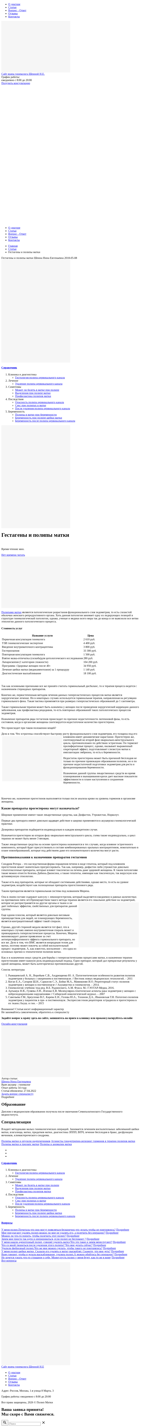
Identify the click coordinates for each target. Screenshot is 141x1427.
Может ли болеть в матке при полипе (37, 389)
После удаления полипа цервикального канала (42, 408)
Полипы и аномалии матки (56, 1144)
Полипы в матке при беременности (36, 414)
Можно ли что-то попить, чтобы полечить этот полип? (33, 1235)
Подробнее (122, 1229)
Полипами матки (11, 612)
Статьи (12, 7)
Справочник (9, 367)
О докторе (14, 4)
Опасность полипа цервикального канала (39, 402)
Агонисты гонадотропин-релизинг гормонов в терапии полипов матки (93, 1141)
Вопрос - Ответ (17, 10)
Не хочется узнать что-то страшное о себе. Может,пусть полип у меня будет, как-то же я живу (56, 1257)
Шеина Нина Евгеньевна (16, 1081)
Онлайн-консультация (14, 1023)
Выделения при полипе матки (33, 393)
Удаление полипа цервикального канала (38, 383)
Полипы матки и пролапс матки (20, 1144)
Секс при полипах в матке (30, 405)
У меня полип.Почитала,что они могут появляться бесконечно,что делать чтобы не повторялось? (58, 1229)
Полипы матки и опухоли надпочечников (25, 1141)
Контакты (14, 16)
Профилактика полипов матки (33, 396)
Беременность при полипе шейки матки (38, 417)
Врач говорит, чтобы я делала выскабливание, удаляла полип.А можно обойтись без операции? (57, 1254)
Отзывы (13, 13)
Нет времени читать (13, 554)
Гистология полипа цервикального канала (40, 377)
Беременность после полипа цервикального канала (45, 420)
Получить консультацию (15, 83)
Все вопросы (9, 1260)
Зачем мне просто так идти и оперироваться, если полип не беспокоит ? (43, 1238)
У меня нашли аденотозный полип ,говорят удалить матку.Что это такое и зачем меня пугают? (56, 1242)
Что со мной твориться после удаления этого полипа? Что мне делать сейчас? (47, 1245)
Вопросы (7, 1222)
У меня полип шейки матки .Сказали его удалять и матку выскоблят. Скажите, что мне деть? (55, 1251)
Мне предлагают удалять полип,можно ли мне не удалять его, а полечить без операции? (53, 1232)
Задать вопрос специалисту (17, 1093)
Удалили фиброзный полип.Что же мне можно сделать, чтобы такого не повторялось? (51, 1248)
